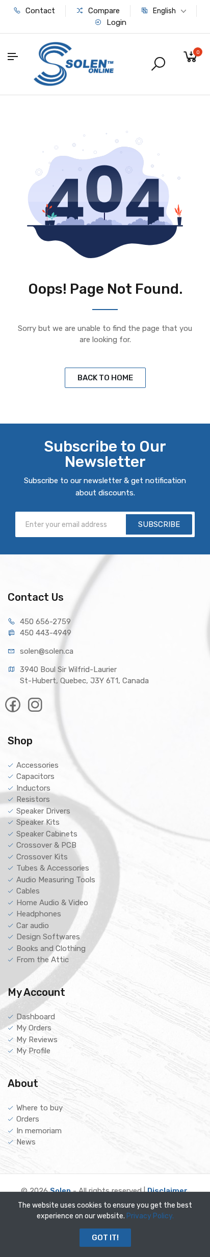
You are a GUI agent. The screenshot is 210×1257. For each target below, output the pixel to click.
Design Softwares (48, 936)
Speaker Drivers (43, 811)
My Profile (33, 1050)
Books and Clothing (51, 948)
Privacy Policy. (150, 1216)
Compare (103, 10)
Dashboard (35, 1016)
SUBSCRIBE (159, 524)
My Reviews (37, 1039)
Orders (27, 1119)
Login (115, 22)
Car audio (32, 925)
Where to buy (39, 1107)
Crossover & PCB (46, 845)
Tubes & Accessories (52, 868)
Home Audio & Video (52, 902)
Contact (39, 10)
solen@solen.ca (46, 651)
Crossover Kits (42, 856)
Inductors (33, 788)
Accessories (37, 765)
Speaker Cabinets (46, 834)
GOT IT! (105, 1237)
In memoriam (39, 1130)
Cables (28, 891)
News (26, 1142)
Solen (60, 1190)
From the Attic (42, 959)
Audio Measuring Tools (55, 879)
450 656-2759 (45, 621)
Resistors (33, 799)
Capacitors (35, 776)
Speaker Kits (38, 822)
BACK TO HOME (105, 377)
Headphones (38, 913)
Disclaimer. (168, 1190)
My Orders (33, 1027)
